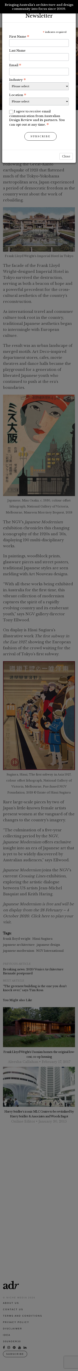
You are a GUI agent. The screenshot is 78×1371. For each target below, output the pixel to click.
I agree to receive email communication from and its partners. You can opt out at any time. (37, 117)
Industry (17, 79)
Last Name (17, 50)
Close (66, 156)
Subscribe (40, 136)
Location (17, 95)
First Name (19, 36)
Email (15, 65)
